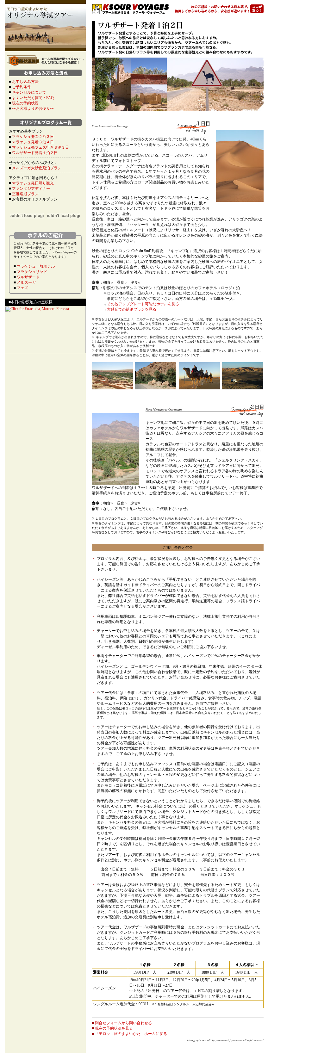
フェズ (22, 288)
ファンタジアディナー (31, 188)
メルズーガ (26, 282)
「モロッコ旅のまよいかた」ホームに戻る (131, 1033)
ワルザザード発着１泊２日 (35, 153)
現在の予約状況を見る (114, 1028)
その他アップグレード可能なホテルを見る (143, 304)
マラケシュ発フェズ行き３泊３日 (40, 147)
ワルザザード (28, 277)
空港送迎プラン (25, 194)
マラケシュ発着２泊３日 (33, 136)
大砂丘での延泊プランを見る (131, 309)
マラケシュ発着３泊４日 (33, 142)
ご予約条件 (21, 87)
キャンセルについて (29, 92)
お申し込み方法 (25, 81)
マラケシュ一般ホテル (36, 266)
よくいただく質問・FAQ (33, 98)
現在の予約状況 (25, 103)
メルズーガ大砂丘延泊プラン (36, 168)
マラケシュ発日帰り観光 (33, 183)
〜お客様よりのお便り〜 (33, 108)
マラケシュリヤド (32, 271)
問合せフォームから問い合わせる (123, 1023)
